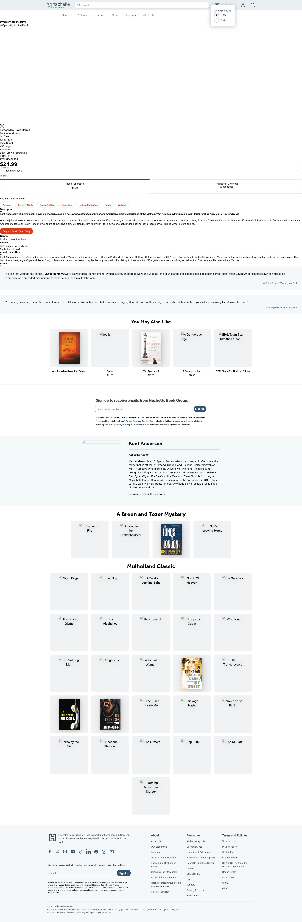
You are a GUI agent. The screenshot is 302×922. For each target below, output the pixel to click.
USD (223, 15)
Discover (100, 15)
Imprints (131, 15)
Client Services (194, 846)
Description (6, 209)
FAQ (189, 879)
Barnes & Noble (25, 204)
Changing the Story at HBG (165, 871)
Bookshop (67, 204)
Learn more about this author (146, 494)
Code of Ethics (229, 857)
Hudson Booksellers (88, 204)
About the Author (10, 252)
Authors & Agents (196, 841)
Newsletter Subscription (163, 857)
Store (115, 15)
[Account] (243, 5)
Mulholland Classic (10, 249)
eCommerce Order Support (201, 857)
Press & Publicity (160, 891)
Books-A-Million (47, 204)
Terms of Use (229, 841)
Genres (66, 15)
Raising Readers (195, 890)
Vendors (191, 884)
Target (108, 204)
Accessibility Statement (163, 877)
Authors (82, 15)
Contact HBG (193, 873)
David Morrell (22, 130)
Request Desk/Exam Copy (16, 231)
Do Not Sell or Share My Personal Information (234, 864)
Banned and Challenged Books (163, 864)
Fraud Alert (228, 877)
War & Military (19, 239)
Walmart (122, 204)
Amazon (7, 204)
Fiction (4, 239)
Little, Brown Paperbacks (13, 152)
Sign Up (200, 408)
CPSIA (225, 882)
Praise (3, 263)
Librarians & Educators (198, 852)
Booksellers (193, 895)
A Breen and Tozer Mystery (15, 246)
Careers (191, 868)
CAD (223, 20)
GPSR (225, 888)
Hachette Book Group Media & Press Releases (166, 884)
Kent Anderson (11, 133)
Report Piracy (229, 871)
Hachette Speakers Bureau (201, 862)
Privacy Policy (229, 846)
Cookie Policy (229, 852)
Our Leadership (159, 846)
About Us (148, 15)
